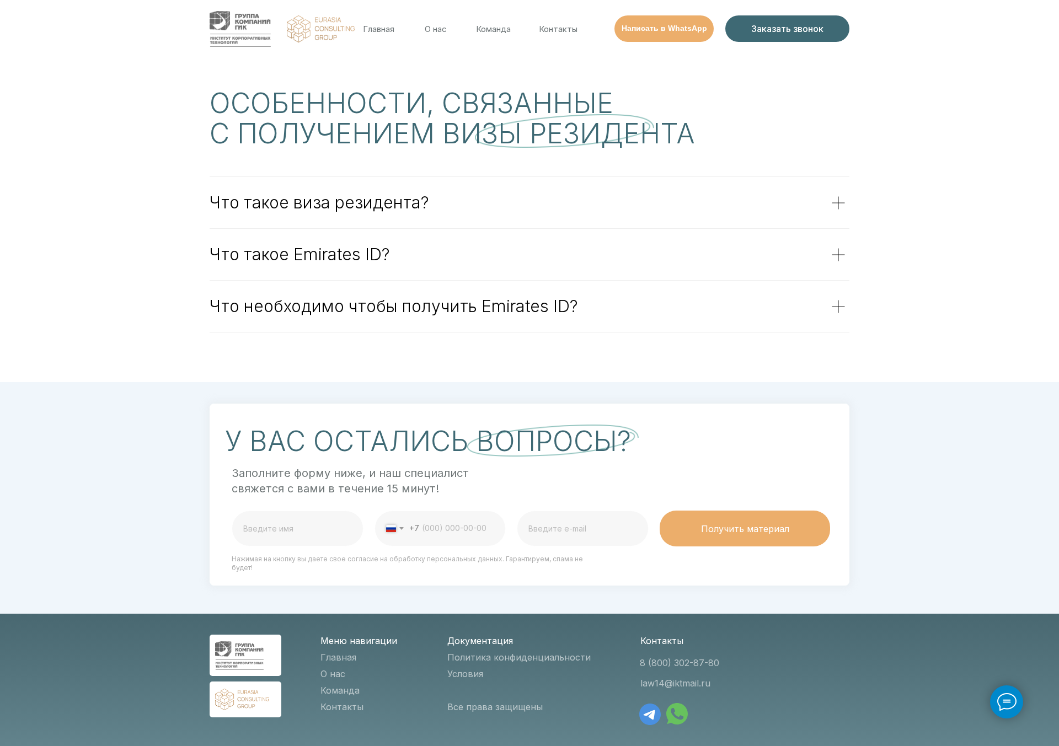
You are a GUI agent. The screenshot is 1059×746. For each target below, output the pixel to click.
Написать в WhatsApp (664, 28)
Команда (493, 29)
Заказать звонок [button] (787, 28)
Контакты (558, 29)
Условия (465, 673)
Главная (378, 29)
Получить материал (745, 528)
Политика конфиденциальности (519, 657)
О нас (436, 29)
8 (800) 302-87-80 (679, 662)
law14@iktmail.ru (675, 683)
